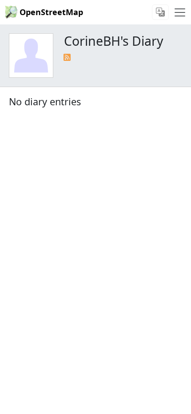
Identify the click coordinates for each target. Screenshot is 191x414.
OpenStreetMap (51, 12)
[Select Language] (160, 12)
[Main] (180, 12)
